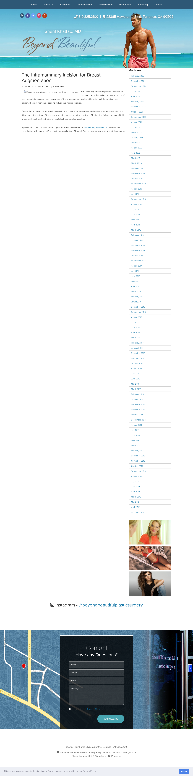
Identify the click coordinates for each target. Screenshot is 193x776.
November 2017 (138, 250)
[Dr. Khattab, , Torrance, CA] (62, 42)
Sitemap (63, 752)
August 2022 (136, 148)
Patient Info (125, 4)
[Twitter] (33, 15)
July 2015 (135, 373)
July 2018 (135, 209)
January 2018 (137, 240)
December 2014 (138, 404)
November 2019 (138, 173)
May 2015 (135, 384)
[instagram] (39, 15)
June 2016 (135, 327)
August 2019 (136, 189)
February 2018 (137, 235)
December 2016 (138, 307)
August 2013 (136, 476)
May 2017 (135, 281)
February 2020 (137, 168)
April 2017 (135, 286)
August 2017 (136, 266)
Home (34, 4)
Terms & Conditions (112, 752)
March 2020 (136, 163)
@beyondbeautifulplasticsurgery (111, 605)
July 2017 (135, 271)
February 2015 (137, 394)
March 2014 (136, 445)
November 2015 (138, 358)
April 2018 (135, 225)
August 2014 (136, 425)
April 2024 (135, 96)
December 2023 (138, 107)
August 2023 (136, 122)
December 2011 (138, 512)
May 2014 (135, 440)
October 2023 (137, 112)
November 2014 (138, 409)
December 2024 (138, 81)
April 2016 (135, 332)
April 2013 (135, 492)
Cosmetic (65, 4)
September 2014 (138, 420)
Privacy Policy (74, 752)
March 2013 (136, 497)
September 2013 (138, 471)
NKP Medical (114, 756)
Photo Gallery (106, 4)
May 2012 (135, 502)
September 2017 (138, 261)
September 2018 (138, 199)
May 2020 (135, 158)
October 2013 (137, 466)
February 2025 (137, 76)
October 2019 (137, 178)
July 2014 (135, 430)
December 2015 (138, 353)
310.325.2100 (88, 17)
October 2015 (137, 363)
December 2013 (138, 456)
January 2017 (136, 302)
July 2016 (135, 322)
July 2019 (135, 194)
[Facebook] (27, 15)
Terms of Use (93, 709)
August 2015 (136, 368)
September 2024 (138, 86)
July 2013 (135, 481)
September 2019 (138, 184)
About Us (48, 4)
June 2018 (135, 214)
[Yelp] (44, 15)
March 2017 (136, 291)
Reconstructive (84, 4)
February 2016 (137, 343)
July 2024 (135, 91)
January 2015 (137, 399)
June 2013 (135, 486)
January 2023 (137, 137)
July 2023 (135, 127)
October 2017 (137, 255)
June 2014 (135, 435)
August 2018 (136, 204)
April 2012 (135, 507)
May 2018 (135, 219)
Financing (143, 4)
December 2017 (138, 245)
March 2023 (136, 132)
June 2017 (135, 276)
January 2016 (137, 348)
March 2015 (136, 389)
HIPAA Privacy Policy (91, 752)
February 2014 (137, 450)
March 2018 (136, 230)
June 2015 (135, 379)
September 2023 (138, 117)
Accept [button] (184, 771)
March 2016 (136, 338)
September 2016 (138, 312)
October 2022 (137, 142)
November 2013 (138, 461)
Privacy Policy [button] (89, 771)
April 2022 (135, 153)
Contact (158, 4)
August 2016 (136, 317)
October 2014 (137, 415)
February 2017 (137, 296)
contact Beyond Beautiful (95, 127)
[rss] (22, 15)
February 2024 (137, 101)
